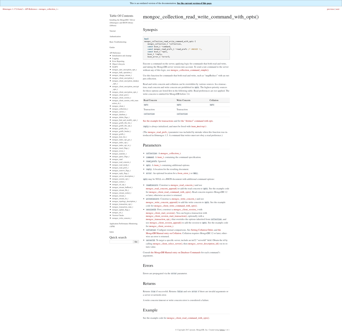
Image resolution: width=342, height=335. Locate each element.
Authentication (115, 36)
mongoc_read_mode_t (120, 165)
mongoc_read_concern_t (121, 162)
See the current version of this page (194, 3)
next (337, 9)
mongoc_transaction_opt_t (122, 204)
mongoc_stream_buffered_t (122, 187)
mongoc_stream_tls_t (120, 198)
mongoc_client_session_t (121, 97)
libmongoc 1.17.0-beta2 (13, 9)
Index (112, 232)
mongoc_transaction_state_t (122, 207)
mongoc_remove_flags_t (121, 170)
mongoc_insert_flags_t (120, 148)
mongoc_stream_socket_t (121, 193)
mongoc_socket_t (118, 181)
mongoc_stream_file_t (120, 190)
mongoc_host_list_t (119, 137)
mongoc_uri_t (117, 212)
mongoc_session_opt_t (120, 179)
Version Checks (118, 215)
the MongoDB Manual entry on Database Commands (176, 252)
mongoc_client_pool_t (120, 95)
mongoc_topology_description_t (124, 201)
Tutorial (113, 31)
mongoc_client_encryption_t (123, 78)
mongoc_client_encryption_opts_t (125, 92)
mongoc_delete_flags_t (120, 117)
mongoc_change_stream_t (122, 75)
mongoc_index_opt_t (120, 142)
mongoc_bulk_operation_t (122, 72)
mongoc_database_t (119, 114)
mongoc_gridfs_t (118, 134)
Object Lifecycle (118, 64)
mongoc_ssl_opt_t (119, 184)
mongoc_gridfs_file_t (120, 128)
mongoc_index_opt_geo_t (122, 139)
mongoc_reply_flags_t (120, 173)
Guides (112, 47)
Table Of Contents (121, 15)
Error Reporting (118, 61)
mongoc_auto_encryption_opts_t (124, 69)
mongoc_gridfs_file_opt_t (122, 125)
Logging (115, 58)
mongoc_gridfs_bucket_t (121, 131)
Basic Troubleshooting (118, 42)
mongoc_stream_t (119, 195)
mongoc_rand (117, 159)
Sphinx (222, 329)
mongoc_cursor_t (118, 111)
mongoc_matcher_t (119, 153)
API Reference (31, 9)
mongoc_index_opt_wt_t (121, 145)
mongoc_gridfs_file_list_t (122, 123)
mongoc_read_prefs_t (120, 167)
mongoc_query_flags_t (120, 156)
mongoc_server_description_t (123, 176)
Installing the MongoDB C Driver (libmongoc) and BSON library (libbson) (122, 23)
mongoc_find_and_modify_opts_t (125, 120)
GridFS (115, 67)
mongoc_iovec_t (118, 151)
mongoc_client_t (118, 106)
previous (330, 9)
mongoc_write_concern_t (121, 218)
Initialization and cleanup (121, 55)
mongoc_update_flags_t (121, 209)
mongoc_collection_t (48, 9)
